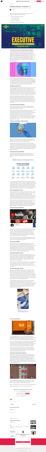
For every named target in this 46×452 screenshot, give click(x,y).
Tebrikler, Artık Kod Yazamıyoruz (15, 420)
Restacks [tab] (14, 409)
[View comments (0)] (13, 11)
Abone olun (38, 1)
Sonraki (33, 404)
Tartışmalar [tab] (17, 418)
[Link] (8, 50)
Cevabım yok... (12, 421)
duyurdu (28, 141)
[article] (23, 422)
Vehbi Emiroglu (13, 422)
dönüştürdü (15, 356)
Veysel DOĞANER (13, 9)
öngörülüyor (15, 88)
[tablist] (13, 409)
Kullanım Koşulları (23, 443)
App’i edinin (26, 448)
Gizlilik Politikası (22, 444)
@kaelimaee (19, 309)
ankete (22, 155)
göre (28, 89)
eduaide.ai (33, 80)
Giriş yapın (43, 1)
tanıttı (22, 108)
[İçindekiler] (0, 226)
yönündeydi (30, 255)
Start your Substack (21, 448)
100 (10, 425)
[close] (29, 431)
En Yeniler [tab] (14, 418)
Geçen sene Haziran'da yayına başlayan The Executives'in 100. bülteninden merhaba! (19, 427)
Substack (20, 450)
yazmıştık (11, 140)
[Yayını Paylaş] (35, 1)
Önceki (12, 404)
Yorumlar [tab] (11, 409)
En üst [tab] (11, 418)
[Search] (34, 1)
